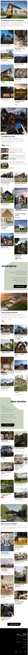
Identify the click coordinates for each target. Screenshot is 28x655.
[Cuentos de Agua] (20, 439)
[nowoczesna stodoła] (7, 2)
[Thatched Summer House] (7, 585)
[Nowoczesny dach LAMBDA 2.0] (7, 486)
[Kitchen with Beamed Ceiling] (7, 541)
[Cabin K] (20, 383)
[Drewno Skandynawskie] (20, 595)
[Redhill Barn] (7, 365)
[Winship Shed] (7, 195)
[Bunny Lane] (7, 239)
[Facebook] (16, 651)
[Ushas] (7, 72)
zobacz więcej (14, 624)
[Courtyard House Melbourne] (20, 575)
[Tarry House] (7, 54)
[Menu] (25, 3)
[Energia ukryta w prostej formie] (20, 538)
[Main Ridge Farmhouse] (7, 563)
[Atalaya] (7, 451)
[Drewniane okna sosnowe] (20, 92)
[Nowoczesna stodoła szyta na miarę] (20, 330)
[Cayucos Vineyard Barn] (20, 347)
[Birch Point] (20, 73)
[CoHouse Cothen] (7, 345)
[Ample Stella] (7, 435)
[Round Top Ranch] (7, 37)
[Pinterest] (25, 651)
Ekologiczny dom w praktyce (12, 20)
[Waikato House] (7, 329)
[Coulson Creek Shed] (20, 226)
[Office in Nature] (7, 92)
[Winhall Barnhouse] (20, 478)
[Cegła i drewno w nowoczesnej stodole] (20, 459)
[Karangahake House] (20, 365)
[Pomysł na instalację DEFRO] (20, 200)
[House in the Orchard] (7, 217)
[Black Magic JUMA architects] (20, 38)
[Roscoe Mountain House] (7, 466)
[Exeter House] (20, 493)
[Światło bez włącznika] (20, 246)
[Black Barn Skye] (7, 176)
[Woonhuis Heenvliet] (20, 176)
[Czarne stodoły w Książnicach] (7, 382)
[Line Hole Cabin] (20, 58)
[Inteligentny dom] (7, 610)
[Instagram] (21, 651)
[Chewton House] (20, 556)
